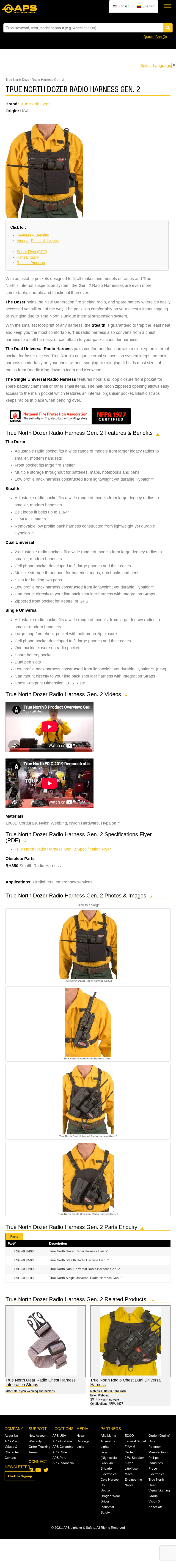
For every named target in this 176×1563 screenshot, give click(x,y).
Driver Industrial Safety (107, 1507)
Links (80, 1446)
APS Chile (59, 1452)
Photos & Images (45, 241)
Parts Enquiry (28, 257)
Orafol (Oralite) (159, 1435)
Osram (153, 1441)
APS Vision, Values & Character (13, 1446)
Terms (33, 1452)
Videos (22, 241)
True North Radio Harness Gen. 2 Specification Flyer (63, 849)
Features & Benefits (33, 235)
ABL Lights (108, 1435)
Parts (14, 1236)
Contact (10, 1457)
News (81, 1435)
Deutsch (107, 1490)
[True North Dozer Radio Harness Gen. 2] (88, 944)
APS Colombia (62, 1446)
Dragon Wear (110, 1496)
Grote (129, 1452)
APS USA (59, 1435)
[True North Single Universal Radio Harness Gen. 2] (88, 1177)
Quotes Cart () (155, 37)
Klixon (129, 1463)
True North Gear (35, 104)
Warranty (35, 1441)
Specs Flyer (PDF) (32, 252)
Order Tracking (39, 1446)
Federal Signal (135, 1441)
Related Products (31, 263)
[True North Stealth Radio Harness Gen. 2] (88, 1022)
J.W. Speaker (134, 1457)
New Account (38, 1435)
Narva (129, 1485)
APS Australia (62, 1441)
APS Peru (59, 1457)
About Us (11, 1435)
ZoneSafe (155, 1507)
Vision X (154, 1501)
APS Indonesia (63, 1463)
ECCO (129, 1435)
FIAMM (130, 1446)
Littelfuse (131, 1468)
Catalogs (83, 1441)
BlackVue (107, 1463)
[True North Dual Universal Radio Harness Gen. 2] (88, 1099)
